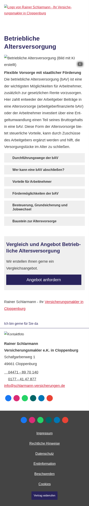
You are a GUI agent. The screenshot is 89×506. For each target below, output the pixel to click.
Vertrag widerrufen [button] (44, 495)
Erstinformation (45, 463)
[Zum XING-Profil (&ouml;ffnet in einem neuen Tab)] (33, 398)
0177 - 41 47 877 (22, 379)
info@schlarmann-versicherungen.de (34, 386)
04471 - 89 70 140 (23, 372)
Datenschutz (44, 453)
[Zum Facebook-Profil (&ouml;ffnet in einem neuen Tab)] (8, 398)
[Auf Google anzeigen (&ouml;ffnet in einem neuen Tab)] (50, 398)
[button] (35, 158)
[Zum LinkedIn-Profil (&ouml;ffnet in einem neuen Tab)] (41, 398)
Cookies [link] (44, 484)
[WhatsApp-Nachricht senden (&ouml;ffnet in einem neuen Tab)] (25, 398)
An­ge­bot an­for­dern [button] (43, 279)
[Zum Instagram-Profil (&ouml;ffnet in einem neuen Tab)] (16, 398)
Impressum (44, 433)
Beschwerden (44, 474)
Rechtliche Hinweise (44, 443)
